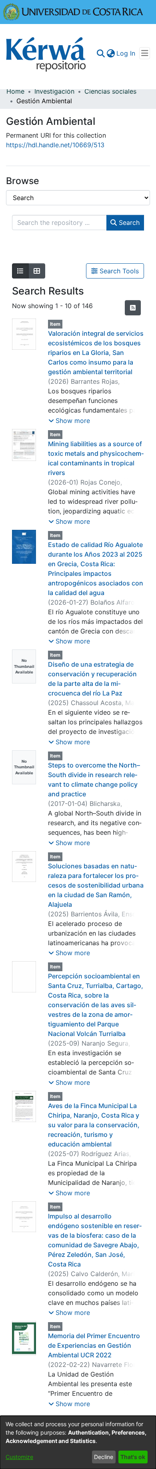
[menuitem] (111, 53)
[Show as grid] (36, 271)
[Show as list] (20, 271)
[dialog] (78, 1442)
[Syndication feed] (133, 307)
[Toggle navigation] (144, 53)
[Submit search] (101, 53)
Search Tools (118, 271)
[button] (69, 420)
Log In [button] (126, 53)
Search (128, 222)
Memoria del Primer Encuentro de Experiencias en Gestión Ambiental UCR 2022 (94, 1345)
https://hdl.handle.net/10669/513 (55, 145)
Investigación (54, 91)
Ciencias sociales (110, 91)
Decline (103, 1456)
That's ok (132, 1456)
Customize (19, 1456)
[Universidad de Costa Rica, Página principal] (73, 11)
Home (15, 91)
